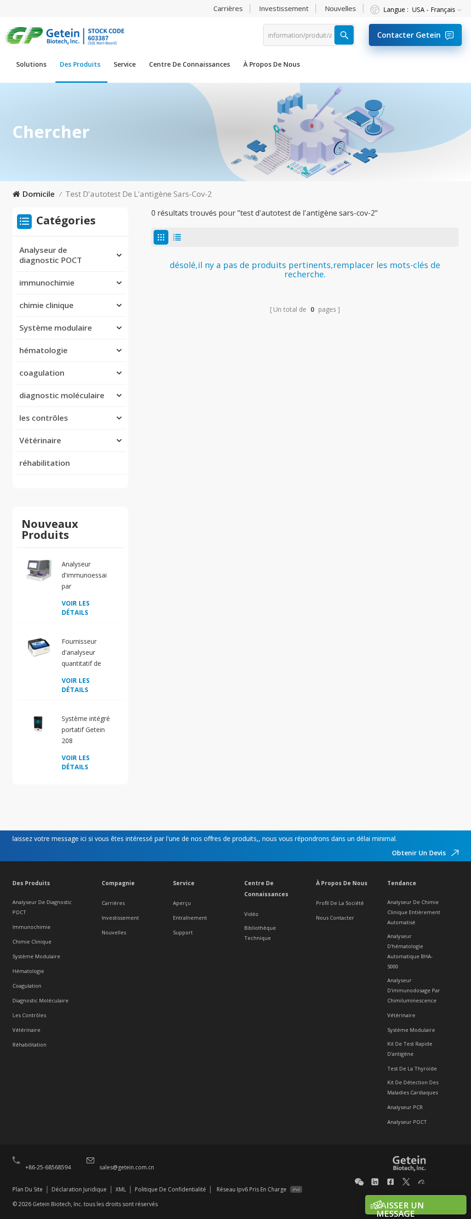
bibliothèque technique (260, 932)
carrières (228, 8)
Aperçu (182, 902)
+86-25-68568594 (48, 1167)
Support (183, 932)
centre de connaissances (189, 64)
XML (120, 1189)
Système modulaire (55, 327)
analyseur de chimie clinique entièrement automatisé (413, 912)
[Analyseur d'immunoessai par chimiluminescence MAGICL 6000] (39, 570)
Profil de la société (340, 902)
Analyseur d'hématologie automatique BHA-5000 (410, 951)
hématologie (43, 350)
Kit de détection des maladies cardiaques (412, 1087)
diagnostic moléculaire (61, 395)
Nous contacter (335, 917)
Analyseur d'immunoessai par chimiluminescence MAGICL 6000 (90, 576)
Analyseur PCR (405, 1107)
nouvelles (340, 8)
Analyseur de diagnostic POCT (50, 255)
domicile (38, 194)
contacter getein (409, 35)
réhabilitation (44, 463)
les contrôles (43, 417)
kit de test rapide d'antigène (409, 1048)
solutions (31, 64)
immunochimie (47, 282)
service (125, 64)
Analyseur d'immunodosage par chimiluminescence (413, 990)
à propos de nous (271, 64)
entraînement (190, 917)
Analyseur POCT (407, 1121)
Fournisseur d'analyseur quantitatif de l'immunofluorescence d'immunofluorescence (90, 653)
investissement (284, 8)
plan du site (27, 1189)
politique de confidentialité (170, 1189)
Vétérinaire (40, 440)
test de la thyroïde (412, 1068)
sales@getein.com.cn (126, 1167)
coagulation (41, 372)
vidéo (251, 913)
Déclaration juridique (79, 1189)
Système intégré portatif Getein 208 (86, 729)
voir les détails (76, 608)
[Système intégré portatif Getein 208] (39, 724)
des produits (80, 64)
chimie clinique (46, 305)
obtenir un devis (420, 852)
